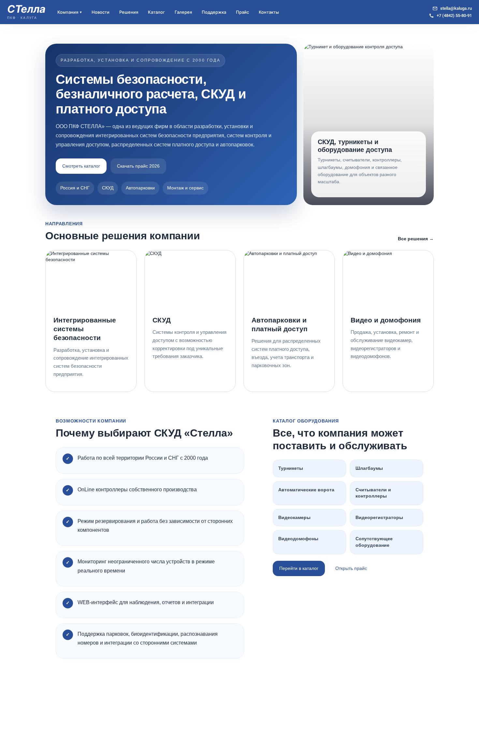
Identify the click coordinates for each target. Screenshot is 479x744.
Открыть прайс (351, 568)
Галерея (183, 12)
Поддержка (214, 12)
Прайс (242, 12)
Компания (69, 12)
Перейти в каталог (298, 568)
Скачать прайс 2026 (138, 166)
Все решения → (416, 238)
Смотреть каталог (81, 166)
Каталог (156, 12)
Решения (128, 12)
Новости (100, 12)
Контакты (269, 12)
